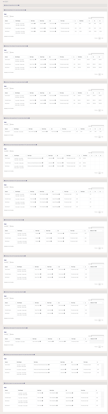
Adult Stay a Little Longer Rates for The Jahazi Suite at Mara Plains (17, 118)
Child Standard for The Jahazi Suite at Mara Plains (14, 219)
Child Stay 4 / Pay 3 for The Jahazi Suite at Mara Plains (15, 255)
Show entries (9, 16)
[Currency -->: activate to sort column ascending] (76, 21)
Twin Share (81, 20)
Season (6, 20)
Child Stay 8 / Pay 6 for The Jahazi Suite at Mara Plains (15, 291)
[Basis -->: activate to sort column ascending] (54, 21)
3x (94, 20)
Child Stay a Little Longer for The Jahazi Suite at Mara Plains (16, 327)
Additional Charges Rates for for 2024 (11, 5)
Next (102, 38)
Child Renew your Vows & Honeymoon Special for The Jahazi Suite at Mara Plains (19, 354)
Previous (96, 38)
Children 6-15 (92, 230)
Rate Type (33, 20)
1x (89, 20)
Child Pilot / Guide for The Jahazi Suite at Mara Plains (14, 383)
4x (99, 20)
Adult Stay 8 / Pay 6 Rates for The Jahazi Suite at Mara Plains (16, 82)
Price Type (62, 20)
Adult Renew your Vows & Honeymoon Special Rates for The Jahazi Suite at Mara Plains (20, 144)
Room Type (42, 20)
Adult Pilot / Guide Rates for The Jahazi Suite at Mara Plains (15, 180)
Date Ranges (18, 20)
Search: (89, 54)
